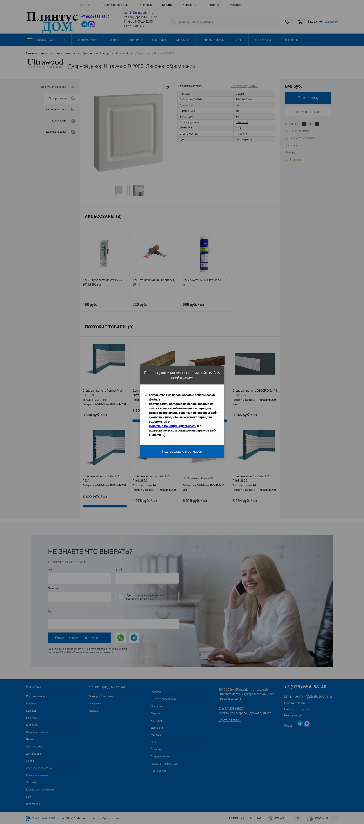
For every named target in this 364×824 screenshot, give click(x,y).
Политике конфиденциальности (172, 426)
